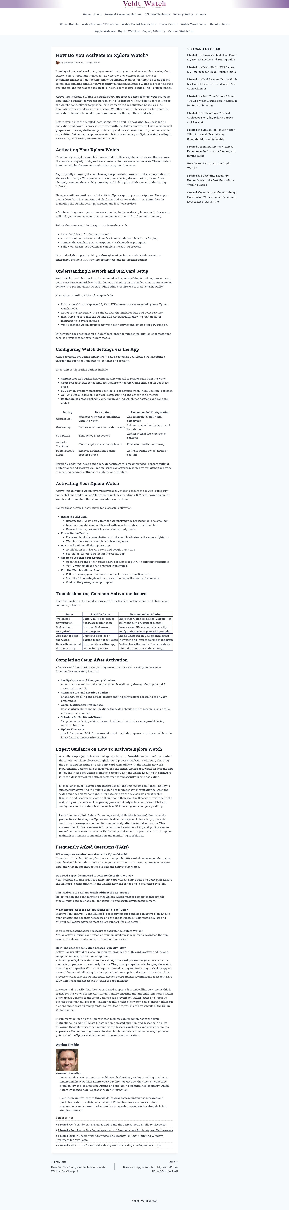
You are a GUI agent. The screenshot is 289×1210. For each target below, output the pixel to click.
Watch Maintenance (193, 24)
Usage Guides (168, 24)
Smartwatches (219, 24)
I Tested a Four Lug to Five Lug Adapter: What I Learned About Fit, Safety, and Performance (115, 1130)
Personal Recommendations (122, 14)
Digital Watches (129, 31)
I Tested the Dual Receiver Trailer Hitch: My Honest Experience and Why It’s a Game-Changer (212, 84)
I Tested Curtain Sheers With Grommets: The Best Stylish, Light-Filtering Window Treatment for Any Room (109, 1138)
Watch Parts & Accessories (138, 24)
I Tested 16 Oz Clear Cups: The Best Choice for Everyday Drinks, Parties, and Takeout (210, 117)
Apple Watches (105, 31)
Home (87, 14)
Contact (201, 14)
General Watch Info (181, 31)
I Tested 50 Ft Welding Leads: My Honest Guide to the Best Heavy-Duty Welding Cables (210, 180)
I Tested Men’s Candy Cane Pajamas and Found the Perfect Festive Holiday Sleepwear (112, 1124)
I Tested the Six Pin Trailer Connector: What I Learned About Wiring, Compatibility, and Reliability (211, 134)
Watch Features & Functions (99, 24)
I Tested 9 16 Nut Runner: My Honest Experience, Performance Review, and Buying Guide (211, 151)
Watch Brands (69, 24)
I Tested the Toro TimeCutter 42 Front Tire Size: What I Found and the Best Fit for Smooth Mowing (212, 100)
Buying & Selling (154, 31)
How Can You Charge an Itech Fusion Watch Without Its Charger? (79, 1167)
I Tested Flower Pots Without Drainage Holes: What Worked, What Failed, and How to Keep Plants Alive (211, 197)
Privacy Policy (183, 14)
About (97, 14)
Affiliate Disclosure (157, 14)
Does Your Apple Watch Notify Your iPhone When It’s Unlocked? (150, 1167)
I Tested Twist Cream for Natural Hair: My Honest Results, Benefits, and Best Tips (109, 1145)
